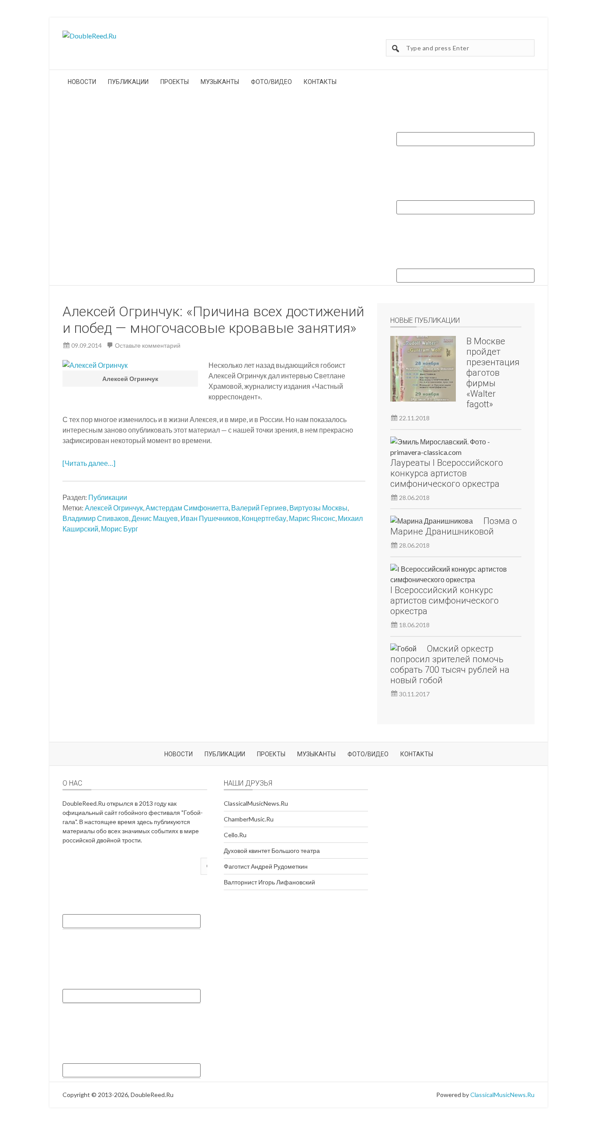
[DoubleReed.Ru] (89, 35)
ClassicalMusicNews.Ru (256, 803)
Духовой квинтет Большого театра (272, 850)
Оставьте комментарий (147, 345)
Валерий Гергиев (259, 507)
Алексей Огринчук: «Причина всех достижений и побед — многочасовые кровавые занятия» (213, 319)
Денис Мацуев (155, 518)
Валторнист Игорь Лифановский (269, 882)
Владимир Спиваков (95, 518)
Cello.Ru (235, 835)
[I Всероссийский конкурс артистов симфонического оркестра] (450, 574)
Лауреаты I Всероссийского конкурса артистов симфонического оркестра (446, 473)
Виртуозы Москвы (318, 507)
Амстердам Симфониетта (187, 507)
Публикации (107, 497)
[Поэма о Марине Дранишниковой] (431, 521)
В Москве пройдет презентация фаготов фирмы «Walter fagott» (493, 372)
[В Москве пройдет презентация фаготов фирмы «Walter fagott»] (423, 370)
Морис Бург (119, 528)
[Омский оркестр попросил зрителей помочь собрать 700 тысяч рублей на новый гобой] (403, 648)
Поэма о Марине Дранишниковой (453, 526)
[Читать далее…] (88, 463)
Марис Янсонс (312, 518)
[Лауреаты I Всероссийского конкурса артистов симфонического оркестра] (450, 447)
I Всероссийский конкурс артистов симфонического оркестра (444, 600)
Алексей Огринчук (114, 507)
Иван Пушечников (209, 518)
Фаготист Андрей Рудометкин (266, 866)
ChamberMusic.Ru (249, 819)
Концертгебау (264, 518)
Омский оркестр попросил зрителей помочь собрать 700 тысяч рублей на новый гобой (450, 664)
